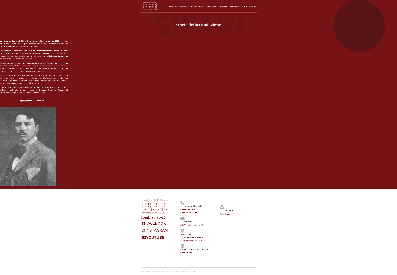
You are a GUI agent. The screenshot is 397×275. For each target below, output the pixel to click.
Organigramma (25, 101)
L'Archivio (211, 6)
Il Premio (223, 6)
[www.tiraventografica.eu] (189, 271)
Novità (244, 6)
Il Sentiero (234, 6)
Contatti (252, 6)
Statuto (40, 101)
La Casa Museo (197, 6)
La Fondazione (181, 6)
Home (171, 6)
